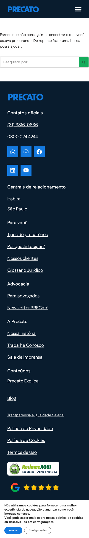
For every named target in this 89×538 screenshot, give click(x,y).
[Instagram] (26, 151)
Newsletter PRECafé (27, 308)
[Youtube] (26, 170)
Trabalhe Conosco (25, 345)
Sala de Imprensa (24, 357)
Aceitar (13, 530)
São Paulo (17, 209)
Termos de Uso (22, 452)
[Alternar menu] (78, 9)
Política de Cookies (26, 440)
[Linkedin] (12, 170)
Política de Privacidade (30, 428)
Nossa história (21, 333)
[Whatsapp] (12, 151)
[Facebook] (39, 151)
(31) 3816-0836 (22, 125)
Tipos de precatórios (27, 234)
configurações (43, 522)
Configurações (38, 530)
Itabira (14, 199)
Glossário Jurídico (25, 270)
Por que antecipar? (26, 246)
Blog (11, 398)
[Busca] (84, 62)
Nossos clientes (22, 258)
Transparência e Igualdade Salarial (35, 415)
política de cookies (69, 518)
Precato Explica (23, 381)
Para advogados (23, 296)
